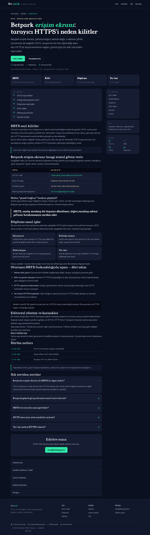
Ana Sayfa (14, 14)
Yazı (116, 4)
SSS (131, 4)
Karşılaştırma (35, 58)
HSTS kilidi (112, 95)
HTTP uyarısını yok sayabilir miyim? (34, 417)
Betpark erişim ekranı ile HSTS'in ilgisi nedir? (39, 380)
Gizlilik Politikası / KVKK (23, 470)
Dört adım (17, 58)
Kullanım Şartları (20, 485)
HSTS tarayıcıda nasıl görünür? (31, 407)
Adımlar (124, 4)
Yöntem (112, 110)
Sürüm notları (23, 117)
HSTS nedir (66, 509)
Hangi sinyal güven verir (28, 100)
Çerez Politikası (19, 477)
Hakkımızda (18, 462)
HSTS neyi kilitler (25, 95)
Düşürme (112, 103)
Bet (22, 4)
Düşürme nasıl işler (26, 104)
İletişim (138, 4)
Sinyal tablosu (114, 99)
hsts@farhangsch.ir (56, 450)
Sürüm (111, 114)
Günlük (23, 14)
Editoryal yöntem (25, 112)
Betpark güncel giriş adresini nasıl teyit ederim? (39, 398)
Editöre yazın (120, 513)
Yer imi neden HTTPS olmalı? (29, 427)
